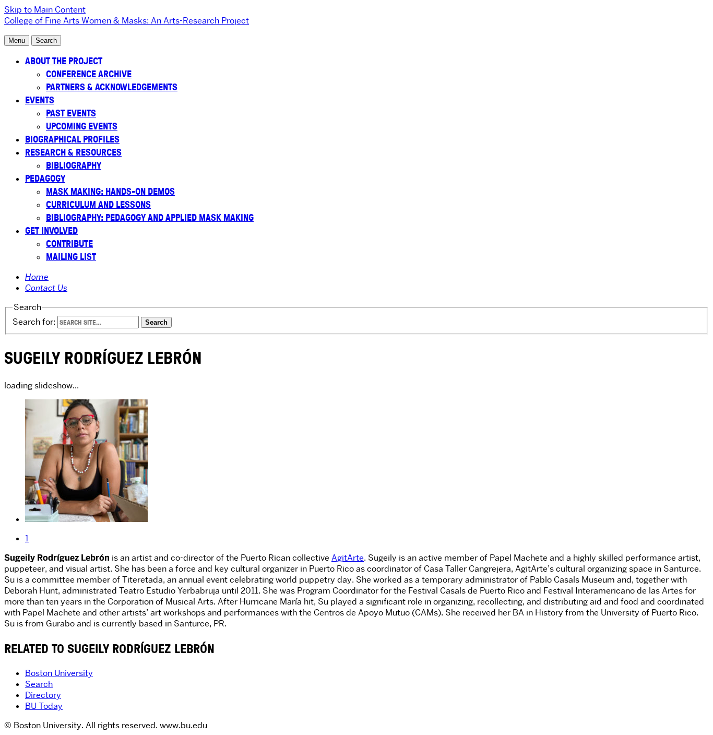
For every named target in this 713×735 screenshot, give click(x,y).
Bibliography (73, 165)
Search (39, 684)
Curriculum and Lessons (98, 204)
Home (37, 276)
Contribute (69, 243)
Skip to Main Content (45, 9)
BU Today (44, 706)
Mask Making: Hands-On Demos (110, 191)
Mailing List (71, 256)
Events (39, 99)
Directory (43, 695)
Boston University (59, 673)
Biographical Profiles (72, 139)
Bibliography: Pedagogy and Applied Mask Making (150, 217)
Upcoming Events (81, 126)
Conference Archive (89, 73)
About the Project (63, 60)
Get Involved (51, 230)
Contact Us (46, 287)
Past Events (71, 113)
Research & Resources (73, 152)
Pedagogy (45, 178)
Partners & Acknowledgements (111, 86)
